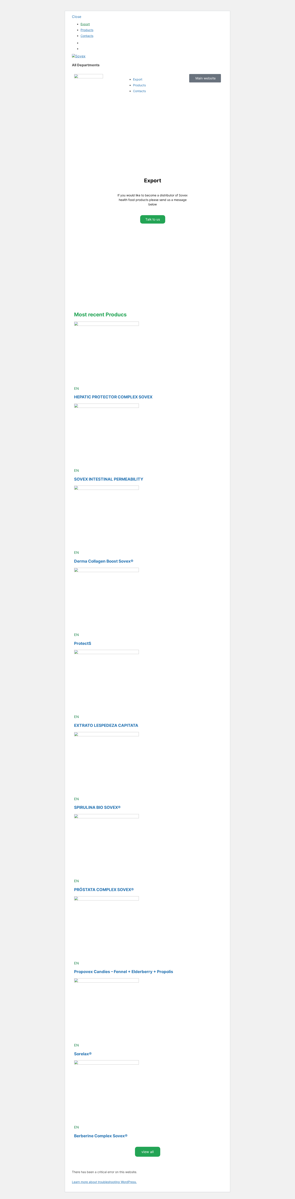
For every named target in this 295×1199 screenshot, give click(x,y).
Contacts (87, 36)
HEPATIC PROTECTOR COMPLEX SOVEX (113, 396)
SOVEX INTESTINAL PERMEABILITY (108, 479)
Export (85, 24)
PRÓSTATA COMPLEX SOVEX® (104, 889)
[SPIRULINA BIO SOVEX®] (106, 735)
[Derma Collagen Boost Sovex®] (106, 488)
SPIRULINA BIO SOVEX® (97, 807)
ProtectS (82, 643)
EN (76, 388)
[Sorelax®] (106, 981)
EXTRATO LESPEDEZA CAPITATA (106, 725)
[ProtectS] (106, 571)
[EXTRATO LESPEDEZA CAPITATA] (106, 653)
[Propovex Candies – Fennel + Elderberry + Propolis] (106, 899)
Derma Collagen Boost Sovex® (103, 561)
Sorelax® (83, 1053)
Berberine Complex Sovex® (100, 1135)
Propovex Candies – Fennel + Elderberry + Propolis (123, 971)
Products (87, 30)
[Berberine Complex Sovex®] (106, 1063)
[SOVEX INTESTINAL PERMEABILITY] (106, 406)
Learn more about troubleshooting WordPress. (104, 1182)
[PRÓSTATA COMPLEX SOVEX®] (106, 817)
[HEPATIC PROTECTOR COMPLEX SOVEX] (106, 324)
